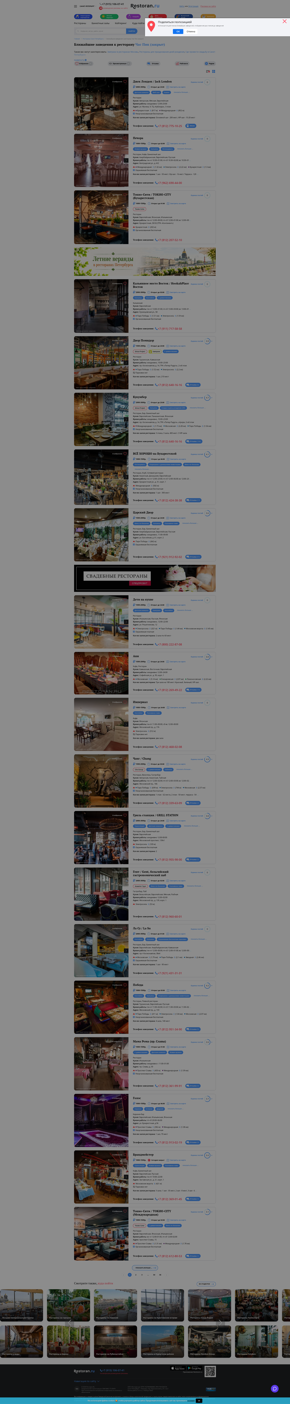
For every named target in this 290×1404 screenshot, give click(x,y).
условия (191, 1400)
